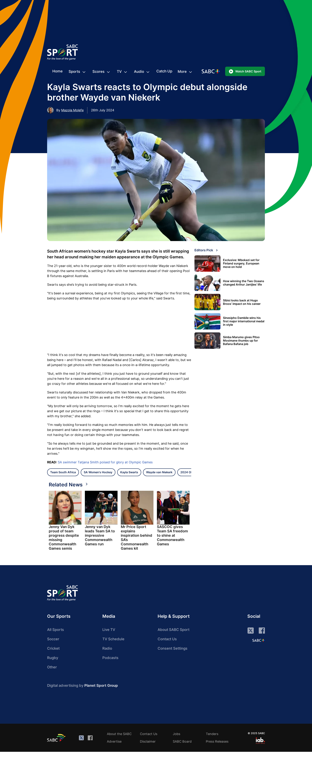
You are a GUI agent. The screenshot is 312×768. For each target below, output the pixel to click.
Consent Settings (172, 648)
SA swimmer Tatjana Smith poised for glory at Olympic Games (105, 462)
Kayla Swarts (129, 472)
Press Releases (217, 741)
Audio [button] (139, 71)
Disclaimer (148, 741)
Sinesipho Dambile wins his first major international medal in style (243, 321)
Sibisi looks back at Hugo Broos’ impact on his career (242, 302)
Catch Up (164, 71)
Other (52, 667)
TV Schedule (113, 639)
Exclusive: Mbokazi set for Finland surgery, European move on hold (241, 263)
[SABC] (57, 738)
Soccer (53, 639)
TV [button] (119, 71)
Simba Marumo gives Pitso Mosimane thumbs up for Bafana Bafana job (241, 340)
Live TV (108, 629)
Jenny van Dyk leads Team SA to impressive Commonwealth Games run (100, 535)
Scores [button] (98, 71)
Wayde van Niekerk (159, 472)
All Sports (55, 629)
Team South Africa (63, 472)
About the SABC (119, 734)
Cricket (53, 648)
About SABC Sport (173, 629)
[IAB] (260, 740)
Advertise (114, 741)
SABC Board (182, 741)
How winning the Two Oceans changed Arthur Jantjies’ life (243, 282)
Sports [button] (74, 71)
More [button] (182, 71)
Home (57, 71)
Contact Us (167, 639)
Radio (107, 648)
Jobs (176, 734)
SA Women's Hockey (98, 472)
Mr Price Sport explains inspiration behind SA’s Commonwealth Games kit (136, 538)
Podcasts (110, 658)
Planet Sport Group (101, 685)
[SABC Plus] (258, 640)
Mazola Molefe (72, 110)
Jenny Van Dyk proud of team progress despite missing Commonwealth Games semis (64, 538)
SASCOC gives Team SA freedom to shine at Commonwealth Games (172, 535)
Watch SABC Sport (248, 71)
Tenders (212, 734)
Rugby (52, 658)
